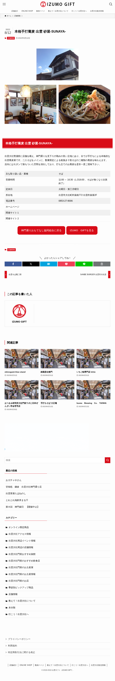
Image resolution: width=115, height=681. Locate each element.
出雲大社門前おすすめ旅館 (22, 554)
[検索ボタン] (111, 4)
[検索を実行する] (107, 460)
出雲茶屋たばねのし (16, 493)
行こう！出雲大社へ (19, 614)
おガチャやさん (13, 480)
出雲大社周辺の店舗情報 (21, 547)
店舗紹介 (13, 665)
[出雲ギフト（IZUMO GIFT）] (57, 4)
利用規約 (12, 645)
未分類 (12, 607)
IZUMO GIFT (19, 321)
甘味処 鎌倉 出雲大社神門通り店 (24, 487)
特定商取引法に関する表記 (21, 652)
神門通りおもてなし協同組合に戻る (41, 230)
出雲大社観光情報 (98, 665)
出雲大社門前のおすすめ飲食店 (24, 561)
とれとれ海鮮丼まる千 (17, 500)
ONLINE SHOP (26, 665)
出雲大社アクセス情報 (20, 534)
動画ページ (39, 665)
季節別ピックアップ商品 (21, 587)
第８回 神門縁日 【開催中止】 (22, 507)
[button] (13, 264)
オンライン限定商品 (19, 527)
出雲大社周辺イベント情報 (22, 540)
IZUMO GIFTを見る (82, 230)
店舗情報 (11, 38)
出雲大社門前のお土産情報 (22, 574)
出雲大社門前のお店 (19, 581)
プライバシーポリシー (19, 639)
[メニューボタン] (4, 4)
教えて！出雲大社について (22, 601)
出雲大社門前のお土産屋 (21, 567)
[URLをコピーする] (101, 264)
